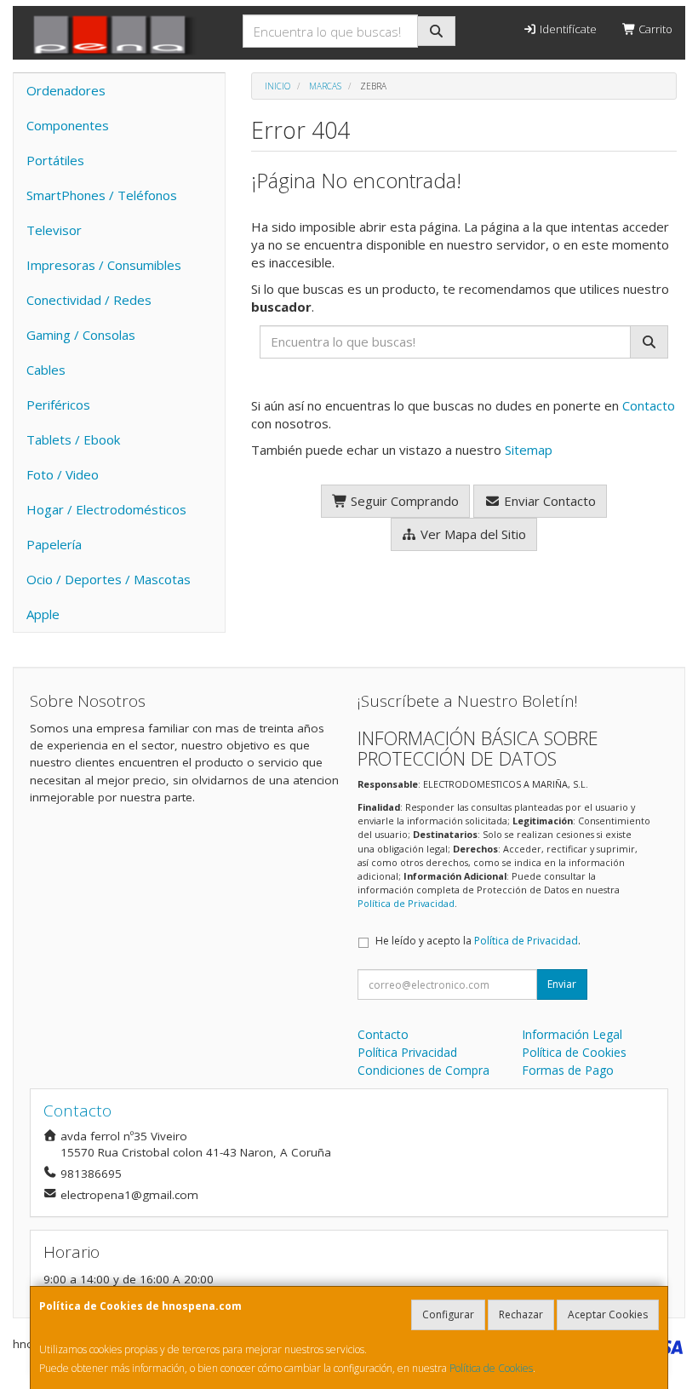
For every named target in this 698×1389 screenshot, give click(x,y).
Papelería (54, 544)
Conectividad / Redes (89, 299)
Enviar (561, 984)
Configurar (448, 1314)
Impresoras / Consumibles (103, 264)
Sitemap (528, 449)
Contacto (648, 405)
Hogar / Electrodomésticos (106, 509)
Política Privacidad (407, 1052)
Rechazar (521, 1314)
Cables (46, 369)
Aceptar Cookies (608, 1314)
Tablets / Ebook (73, 439)
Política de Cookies (491, 1368)
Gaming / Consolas (80, 334)
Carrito (654, 29)
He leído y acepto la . (478, 940)
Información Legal (572, 1034)
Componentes (67, 125)
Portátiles (55, 160)
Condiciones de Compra (423, 1070)
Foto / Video (62, 474)
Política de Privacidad (406, 903)
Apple (43, 614)
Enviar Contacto (548, 500)
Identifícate (567, 29)
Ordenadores (66, 90)
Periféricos (58, 404)
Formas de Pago (568, 1070)
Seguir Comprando (403, 500)
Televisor (54, 229)
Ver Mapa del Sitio (471, 533)
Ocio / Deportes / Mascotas (108, 579)
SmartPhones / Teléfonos (101, 195)
